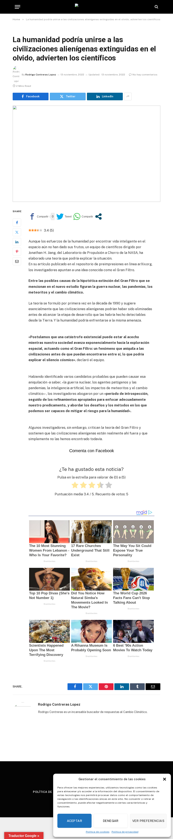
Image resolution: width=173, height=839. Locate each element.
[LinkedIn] (17, 242)
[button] (164, 779)
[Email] (17, 261)
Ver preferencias (148, 821)
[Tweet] (64, 216)
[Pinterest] (17, 252)
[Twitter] (17, 232)
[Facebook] (17, 222)
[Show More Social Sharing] (128, 96)
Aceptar (74, 821)
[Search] (156, 7)
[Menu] (17, 7)
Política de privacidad (125, 831)
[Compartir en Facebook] (38, 216)
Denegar (111, 821)
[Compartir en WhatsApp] (83, 216)
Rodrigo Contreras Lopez (40, 74)
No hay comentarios (144, 74)
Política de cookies (97, 831)
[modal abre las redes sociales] (98, 216)
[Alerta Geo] (86, 6)
